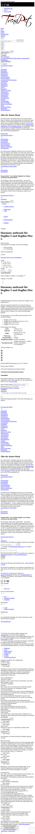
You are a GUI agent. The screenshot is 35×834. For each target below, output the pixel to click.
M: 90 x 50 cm (7, 263)
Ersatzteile (7, 599)
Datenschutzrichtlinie (6, 554)
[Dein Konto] (2, 49)
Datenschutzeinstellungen (9, 826)
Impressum (7, 648)
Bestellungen (4, 60)
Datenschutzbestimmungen (17, 546)
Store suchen (7, 11)
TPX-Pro (7, 129)
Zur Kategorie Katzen (7, 135)
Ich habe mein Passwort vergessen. (10, 388)
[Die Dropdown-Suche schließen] (22, 40)
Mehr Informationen (24, 824)
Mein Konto (7, 209)
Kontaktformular (25, 574)
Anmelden (3, 55)
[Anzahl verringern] (2, 270)
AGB (5, 649)
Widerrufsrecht (8, 651)
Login (5, 607)
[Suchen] (18, 40)
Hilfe (5, 211)
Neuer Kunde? (13, 381)
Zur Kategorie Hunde (7, 65)
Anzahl (3, 268)
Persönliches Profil (11, 58)
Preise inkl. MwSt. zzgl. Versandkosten (11, 257)
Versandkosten (4, 635)
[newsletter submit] (18, 544)
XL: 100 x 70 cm (7, 267)
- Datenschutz (11, 831)
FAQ (5, 10)
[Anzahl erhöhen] (10, 270)
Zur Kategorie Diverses (7, 195)
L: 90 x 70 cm (6, 265)
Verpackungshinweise (10, 657)
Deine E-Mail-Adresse (7, 384)
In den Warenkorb (5, 273)
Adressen (19, 58)
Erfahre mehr (4, 133)
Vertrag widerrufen (5, 61)
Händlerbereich (8, 8)
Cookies (6, 655)
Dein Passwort (5, 386)
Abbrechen (4, 391)
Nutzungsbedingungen (21, 554)
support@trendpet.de (6, 574)
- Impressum (4, 831)
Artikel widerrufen (9, 609)
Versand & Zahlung (9, 598)
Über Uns (6, 588)
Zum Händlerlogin (6, 621)
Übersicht (3, 58)
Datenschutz (7, 652)
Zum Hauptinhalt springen (8, 1)
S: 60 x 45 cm (6, 262)
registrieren (6, 57)
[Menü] (2, 38)
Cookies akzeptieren (10, 827)
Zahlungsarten (25, 58)
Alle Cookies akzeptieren (9, 829)
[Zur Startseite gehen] (17, 26)
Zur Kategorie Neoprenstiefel (9, 166)
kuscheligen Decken (16, 126)
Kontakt (6, 654)
